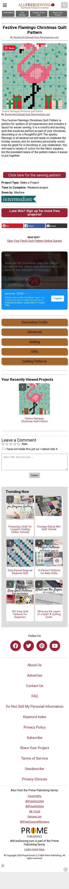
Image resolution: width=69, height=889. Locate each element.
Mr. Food (34, 811)
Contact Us (34, 686)
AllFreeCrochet (34, 801)
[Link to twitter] (28, 646)
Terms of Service (34, 758)
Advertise (34, 675)
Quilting (34, 342)
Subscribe (34, 738)
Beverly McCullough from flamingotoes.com (36, 37)
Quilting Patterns (34, 361)
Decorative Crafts (35, 322)
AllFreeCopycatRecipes (34, 821)
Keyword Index (34, 717)
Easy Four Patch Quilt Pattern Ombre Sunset (34, 240)
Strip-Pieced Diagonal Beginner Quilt (20, 572)
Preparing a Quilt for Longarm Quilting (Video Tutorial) (20, 529)
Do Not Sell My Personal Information (34, 706)
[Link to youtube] (55, 646)
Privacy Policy (35, 727)
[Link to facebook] (15, 646)
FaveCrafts (34, 796)
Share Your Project (34, 748)
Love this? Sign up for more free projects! (34, 212)
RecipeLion (35, 816)
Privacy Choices (34, 779)
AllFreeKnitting (34, 806)
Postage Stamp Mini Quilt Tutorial (49, 528)
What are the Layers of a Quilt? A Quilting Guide (49, 614)
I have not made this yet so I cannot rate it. (32, 449)
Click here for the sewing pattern (34, 175)
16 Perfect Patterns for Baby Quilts (49, 572)
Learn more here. (34, 849)
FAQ (34, 696)
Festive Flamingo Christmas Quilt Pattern (34, 420)
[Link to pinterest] (41, 646)
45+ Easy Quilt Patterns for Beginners (20, 614)
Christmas (34, 332)
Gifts (34, 352)
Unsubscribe (34, 769)
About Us (34, 665)
